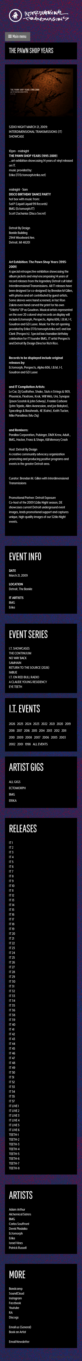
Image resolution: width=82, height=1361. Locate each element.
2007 (37, 737)
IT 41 (11, 1029)
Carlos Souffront (19, 1224)
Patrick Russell (17, 1248)
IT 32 (12, 991)
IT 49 (12, 1068)
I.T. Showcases (19, 648)
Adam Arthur (17, 1209)
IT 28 (12, 972)
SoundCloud (16, 1293)
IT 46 (12, 1053)
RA (11, 1313)
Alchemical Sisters (20, 1214)
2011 (64, 731)
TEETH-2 (14, 1139)
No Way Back (18, 658)
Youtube (14, 1308)
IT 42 (12, 1034)
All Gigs (14, 782)
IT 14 (11, 905)
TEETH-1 (14, 1135)
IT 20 (12, 934)
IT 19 (11, 929)
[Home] (41, 15)
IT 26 (12, 962)
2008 (28, 737)
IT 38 (12, 1015)
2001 (20, 744)
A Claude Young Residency (28, 682)
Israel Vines (16, 1243)
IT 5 (11, 862)
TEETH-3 (14, 1144)
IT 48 (12, 1063)
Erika (12, 607)
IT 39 (12, 1020)
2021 (52, 724)
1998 (28, 744)
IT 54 (12, 1092)
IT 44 (12, 1044)
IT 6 (11, 867)
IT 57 (12, 1101)
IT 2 (11, 847)
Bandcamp (15, 1289)
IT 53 (12, 1087)
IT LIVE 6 (14, 1130)
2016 (27, 731)
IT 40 (12, 1025)
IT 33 (12, 996)
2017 (19, 731)
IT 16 (11, 914)
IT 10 (12, 886)
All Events (40, 744)
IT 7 (11, 871)
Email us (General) (20, 1327)
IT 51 (11, 1077)
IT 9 (11, 881)
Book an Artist (17, 1332)
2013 (49, 731)
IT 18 (12, 924)
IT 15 (11, 910)
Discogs (14, 1317)
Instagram (15, 1298)
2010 (12, 737)
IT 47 (12, 1058)
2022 (44, 724)
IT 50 (12, 1072)
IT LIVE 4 (14, 1120)
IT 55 (12, 1096)
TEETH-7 (14, 1163)
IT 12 (11, 895)
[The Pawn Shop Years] (41, 92)
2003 (62, 737)
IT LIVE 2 (14, 1111)
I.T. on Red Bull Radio (24, 677)
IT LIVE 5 (14, 1125)
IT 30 (12, 981)
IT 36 (12, 1010)
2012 (57, 731)
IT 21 (11, 938)
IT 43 (12, 1039)
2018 (12, 731)
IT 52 (12, 1082)
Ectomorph (17, 788)
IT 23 (12, 948)
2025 (20, 724)
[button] (17, 36)
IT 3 (11, 852)
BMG (12, 603)
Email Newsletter (19, 1342)
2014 (42, 731)
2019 (68, 724)
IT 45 (12, 1048)
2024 (28, 724)
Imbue (13, 672)
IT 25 (12, 958)
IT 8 (11, 876)
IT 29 (12, 977)
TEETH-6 (14, 1159)
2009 (20, 737)
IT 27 (12, 967)
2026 (12, 724)
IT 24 (12, 953)
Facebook (15, 1303)
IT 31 (11, 986)
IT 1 (11, 843)
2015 (34, 731)
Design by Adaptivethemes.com (64, 1356)
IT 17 (11, 919)
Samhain (15, 663)
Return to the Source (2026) (29, 668)
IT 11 (11, 891)
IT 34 (12, 1001)
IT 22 (12, 943)
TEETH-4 (14, 1149)
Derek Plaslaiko (18, 1228)
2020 (60, 724)
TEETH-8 (14, 1168)
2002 (12, 744)
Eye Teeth (15, 687)
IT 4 (11, 857)
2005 (54, 737)
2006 (45, 737)
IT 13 (11, 900)
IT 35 (12, 1005)
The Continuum (20, 653)
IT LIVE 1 (14, 1106)
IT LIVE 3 (14, 1115)
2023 (36, 724)
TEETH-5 (14, 1154)
